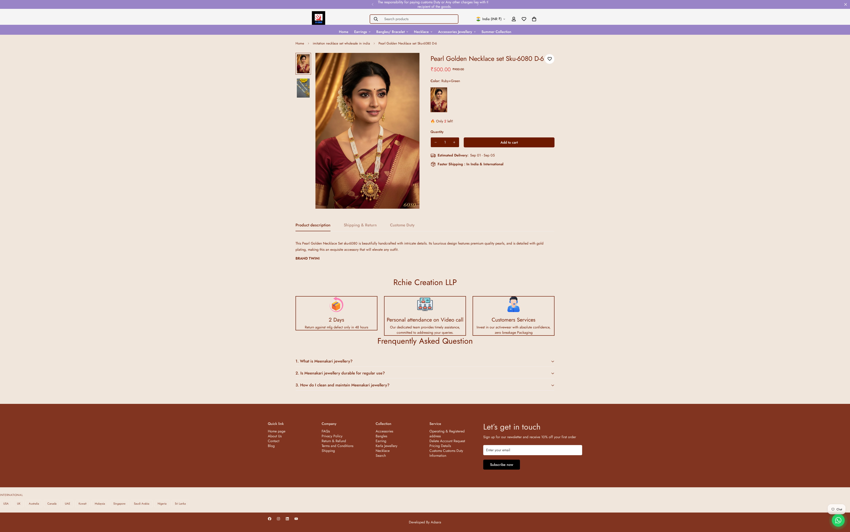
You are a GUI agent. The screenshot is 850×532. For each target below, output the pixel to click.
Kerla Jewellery (386, 445)
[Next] (478, 4)
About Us (275, 436)
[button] (534, 19)
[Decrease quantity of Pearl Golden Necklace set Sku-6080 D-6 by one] (435, 142)
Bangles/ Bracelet (390, 31)
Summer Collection (496, 31)
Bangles (381, 436)
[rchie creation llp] (318, 19)
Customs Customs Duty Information (446, 453)
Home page (276, 431)
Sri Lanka (180, 503)
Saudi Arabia (141, 503)
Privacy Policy (332, 436)
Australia (34, 503)
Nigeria (162, 503)
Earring (381, 440)
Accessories (384, 431)
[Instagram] (278, 518)
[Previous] (372, 4)
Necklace (421, 31)
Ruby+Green (439, 99)
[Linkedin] (287, 518)
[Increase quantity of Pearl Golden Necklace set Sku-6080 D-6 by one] (454, 142)
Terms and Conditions (337, 445)
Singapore (119, 503)
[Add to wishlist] (549, 59)
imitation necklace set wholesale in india (341, 43)
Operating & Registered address (447, 434)
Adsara (436, 522)
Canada (51, 503)
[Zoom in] (410, 62)
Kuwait (82, 503)
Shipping (328, 450)
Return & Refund (334, 440)
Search (381, 455)
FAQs (326, 431)
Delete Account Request (447, 440)
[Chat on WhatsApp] (838, 520)
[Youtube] (296, 518)
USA (6, 503)
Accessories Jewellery (455, 31)
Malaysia (100, 503)
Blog (271, 445)
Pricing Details (440, 445)
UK (18, 503)
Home (343, 31)
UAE (67, 503)
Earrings (360, 31)
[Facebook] (269, 518)
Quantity (437, 131)
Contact (273, 440)
